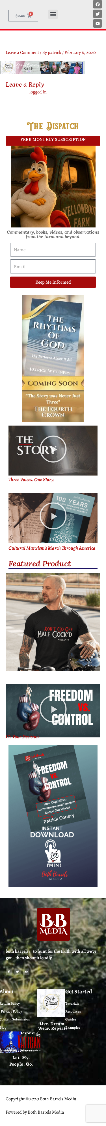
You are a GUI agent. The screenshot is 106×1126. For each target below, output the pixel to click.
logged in (38, 92)
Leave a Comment (22, 52)
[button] (53, 14)
